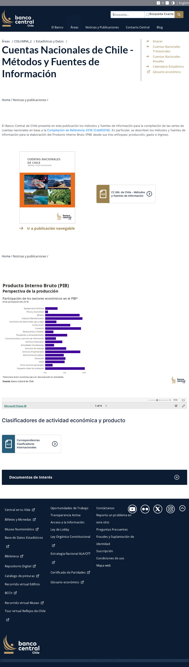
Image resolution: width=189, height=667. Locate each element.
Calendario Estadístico (168, 67)
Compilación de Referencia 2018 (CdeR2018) (78, 130)
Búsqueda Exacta (161, 14)
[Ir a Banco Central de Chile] (18, 18)
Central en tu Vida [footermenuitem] (17, 510)
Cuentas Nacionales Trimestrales (166, 49)
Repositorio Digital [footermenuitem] (18, 566)
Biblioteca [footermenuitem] (12, 556)
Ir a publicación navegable (51, 228)
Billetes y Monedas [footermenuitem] (18, 519)
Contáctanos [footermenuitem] (105, 508)
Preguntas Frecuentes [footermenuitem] (112, 529)
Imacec (158, 41)
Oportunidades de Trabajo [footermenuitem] (69, 508)
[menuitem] (57, 25)
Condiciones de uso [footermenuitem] (110, 558)
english (184, 3)
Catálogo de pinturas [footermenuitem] (20, 576)
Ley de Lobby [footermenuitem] (60, 529)
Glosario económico (167, 72)
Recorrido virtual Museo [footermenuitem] (22, 603)
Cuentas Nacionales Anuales (166, 59)
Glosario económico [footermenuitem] (65, 582)
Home (6, 100)
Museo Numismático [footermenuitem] (19, 529)
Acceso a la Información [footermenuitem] (68, 522)
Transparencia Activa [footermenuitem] (65, 515)
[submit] (179, 14)
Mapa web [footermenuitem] (103, 565)
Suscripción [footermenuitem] (104, 551)
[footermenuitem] (131, 508)
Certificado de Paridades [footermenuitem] (68, 572)
